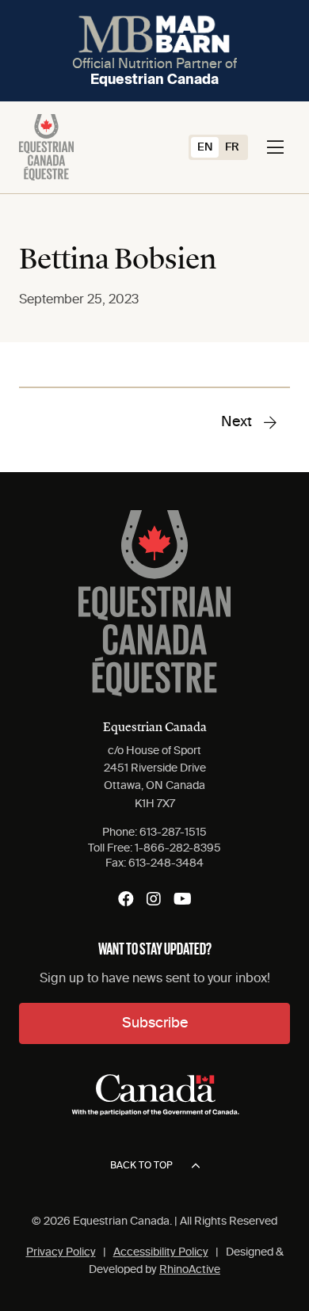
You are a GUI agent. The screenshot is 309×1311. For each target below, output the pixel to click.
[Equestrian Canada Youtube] (182, 899)
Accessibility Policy (160, 1252)
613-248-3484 (166, 863)
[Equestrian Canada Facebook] (126, 899)
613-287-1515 (173, 832)
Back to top (141, 1166)
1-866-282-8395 (178, 848)
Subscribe (155, 1023)
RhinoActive (189, 1269)
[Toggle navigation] (275, 147)
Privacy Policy (61, 1252)
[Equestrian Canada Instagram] (153, 899)
